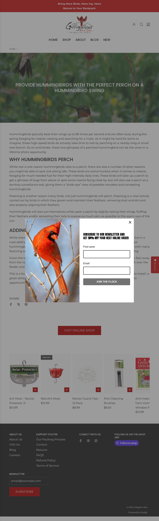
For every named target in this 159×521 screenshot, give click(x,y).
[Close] (130, 222)
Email (86, 263)
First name (89, 246)
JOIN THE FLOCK (106, 281)
